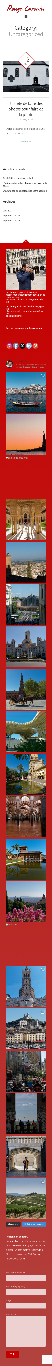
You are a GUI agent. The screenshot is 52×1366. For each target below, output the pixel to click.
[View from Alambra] (26, 901)
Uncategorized (26, 119)
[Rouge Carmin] (26, 9)
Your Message (12, 1314)
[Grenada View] (26, 562)
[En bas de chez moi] (26, 477)
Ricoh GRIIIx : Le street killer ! (18, 178)
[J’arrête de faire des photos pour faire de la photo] (26, 76)
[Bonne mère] (26, 986)
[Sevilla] (26, 731)
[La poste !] (26, 646)
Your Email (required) (15, 1286)
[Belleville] (26, 1071)
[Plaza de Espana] (26, 689)
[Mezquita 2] (26, 774)
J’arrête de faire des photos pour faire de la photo (26, 109)
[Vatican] (26, 1156)
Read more (26, 141)
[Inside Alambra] (26, 519)
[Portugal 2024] (26, 392)
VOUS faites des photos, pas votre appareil (25, 190)
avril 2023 (8, 210)
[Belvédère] (26, 1113)
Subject (9, 1300)
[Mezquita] (26, 816)
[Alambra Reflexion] (26, 859)
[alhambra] (26, 943)
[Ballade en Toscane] (26, 1198)
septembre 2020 (11, 215)
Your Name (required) (15, 1272)
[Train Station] (26, 604)
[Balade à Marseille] (26, 1028)
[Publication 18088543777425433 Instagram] (26, 434)
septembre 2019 (11, 220)
